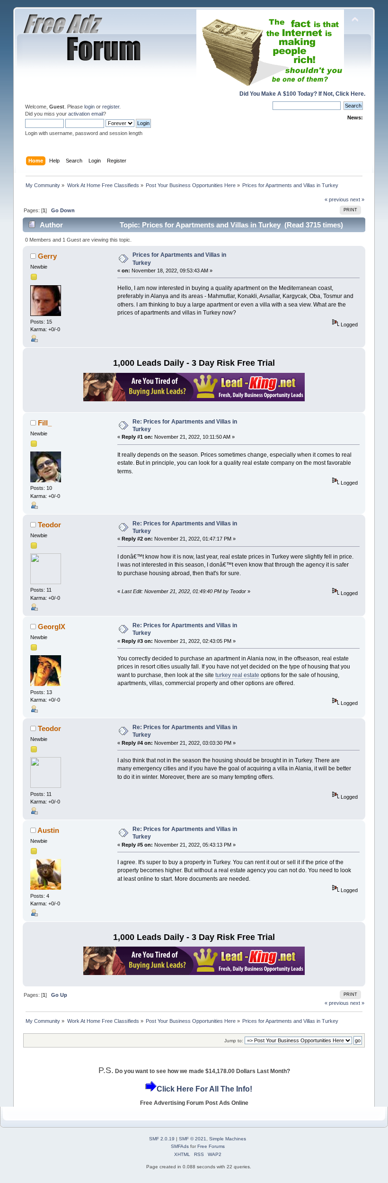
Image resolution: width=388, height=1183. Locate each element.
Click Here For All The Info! (204, 1089)
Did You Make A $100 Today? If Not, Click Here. (302, 93)
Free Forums (211, 1146)
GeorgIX (51, 627)
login (89, 106)
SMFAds (180, 1146)
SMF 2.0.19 (162, 1138)
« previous (337, 199)
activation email (85, 114)
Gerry (47, 256)
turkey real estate (237, 675)
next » (357, 199)
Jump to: (233, 1040)
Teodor (49, 525)
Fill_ (45, 423)
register (110, 106)
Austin (48, 830)
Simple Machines (227, 1138)
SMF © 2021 (192, 1138)
